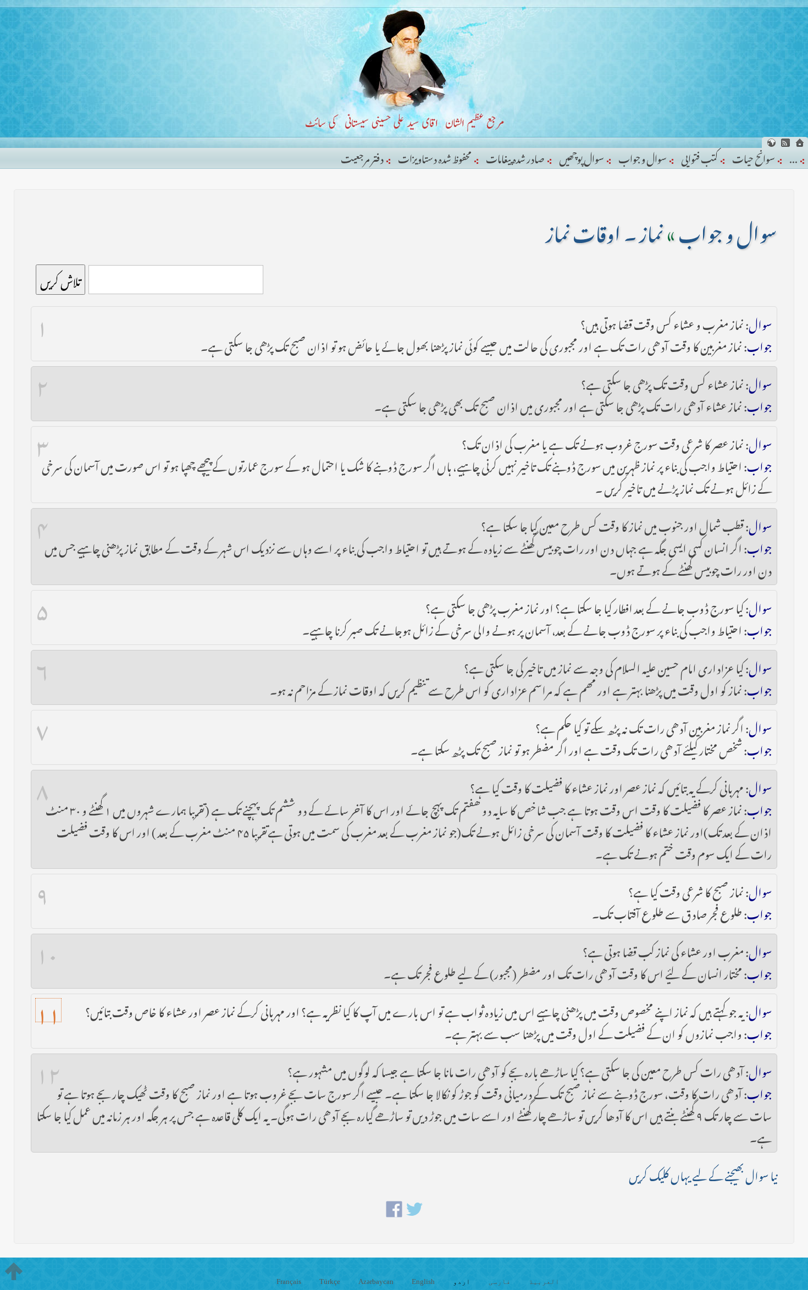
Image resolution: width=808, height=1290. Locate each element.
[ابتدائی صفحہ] (799, 143)
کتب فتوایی (699, 157)
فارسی (500, 1281)
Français (288, 1281)
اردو (462, 1281)
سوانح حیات (753, 157)
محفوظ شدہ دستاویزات (435, 157)
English (423, 1281)
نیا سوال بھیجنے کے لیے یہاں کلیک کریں (703, 1173)
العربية (544, 1281)
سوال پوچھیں (581, 157)
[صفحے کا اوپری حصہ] (14, 1271)
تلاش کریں (60, 279)
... (793, 157)
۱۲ (48, 1070)
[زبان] (771, 143)
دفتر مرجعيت (362, 157)
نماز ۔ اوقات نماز (604, 229)
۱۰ (47, 950)
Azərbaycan (376, 1281)
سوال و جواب (642, 157)
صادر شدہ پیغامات (515, 157)
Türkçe (329, 1281)
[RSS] (785, 143)
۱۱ (48, 1010)
